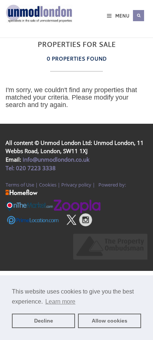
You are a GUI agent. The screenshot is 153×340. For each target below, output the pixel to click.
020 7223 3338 (35, 168)
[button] (138, 15)
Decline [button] (43, 321)
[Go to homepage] (13, 23)
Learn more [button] (60, 301)
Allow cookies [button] (109, 321)
